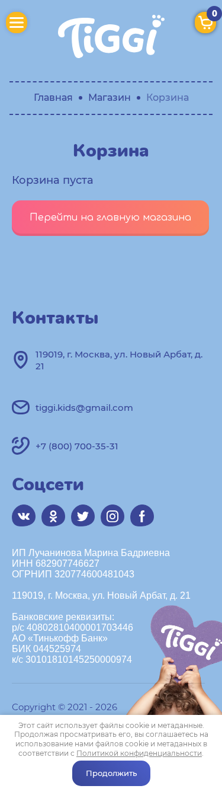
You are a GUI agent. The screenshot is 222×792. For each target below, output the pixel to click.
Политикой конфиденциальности (139, 753)
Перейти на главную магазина (110, 217)
